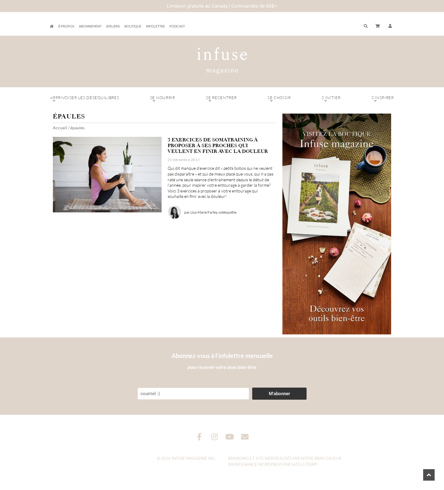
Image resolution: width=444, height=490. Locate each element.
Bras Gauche (328, 458)
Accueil (60, 127)
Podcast (177, 26)
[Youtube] (229, 436)
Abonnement (90, 26)
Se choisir (279, 97)
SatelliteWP (304, 464)
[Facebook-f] (199, 436)
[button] (390, 26)
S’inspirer (383, 97)
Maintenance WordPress (255, 464)
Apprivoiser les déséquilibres (84, 97)
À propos (66, 26)
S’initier (331, 97)
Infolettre (155, 26)
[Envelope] (245, 436)
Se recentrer (221, 97)
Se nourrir (162, 97)
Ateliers (113, 26)
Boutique (132, 26)
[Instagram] (214, 436)
